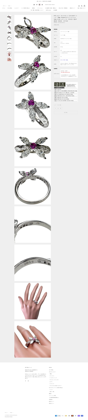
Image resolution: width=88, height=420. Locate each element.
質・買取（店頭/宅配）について (37, 10)
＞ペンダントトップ (53, 377)
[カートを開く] (84, 6)
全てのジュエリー (52, 371)
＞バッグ (50, 389)
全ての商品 (51, 369)
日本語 (11, 412)
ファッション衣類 (52, 395)
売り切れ (66, 112)
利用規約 (50, 399)
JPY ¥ (6, 412)
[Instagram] (28, 381)
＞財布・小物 (51, 391)
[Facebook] (25, 381)
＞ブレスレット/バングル (53, 379)
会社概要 (55, 10)
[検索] (81, 5)
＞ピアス (50, 381)
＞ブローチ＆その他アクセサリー (55, 385)
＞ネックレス (51, 375)
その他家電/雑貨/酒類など (54, 397)
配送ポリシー (51, 401)
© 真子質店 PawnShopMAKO (11, 415)
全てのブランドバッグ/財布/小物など (56, 387)
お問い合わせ (48, 10)
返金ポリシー (51, 403)
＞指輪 (50, 373)
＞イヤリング (51, 383)
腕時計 (50, 393)
